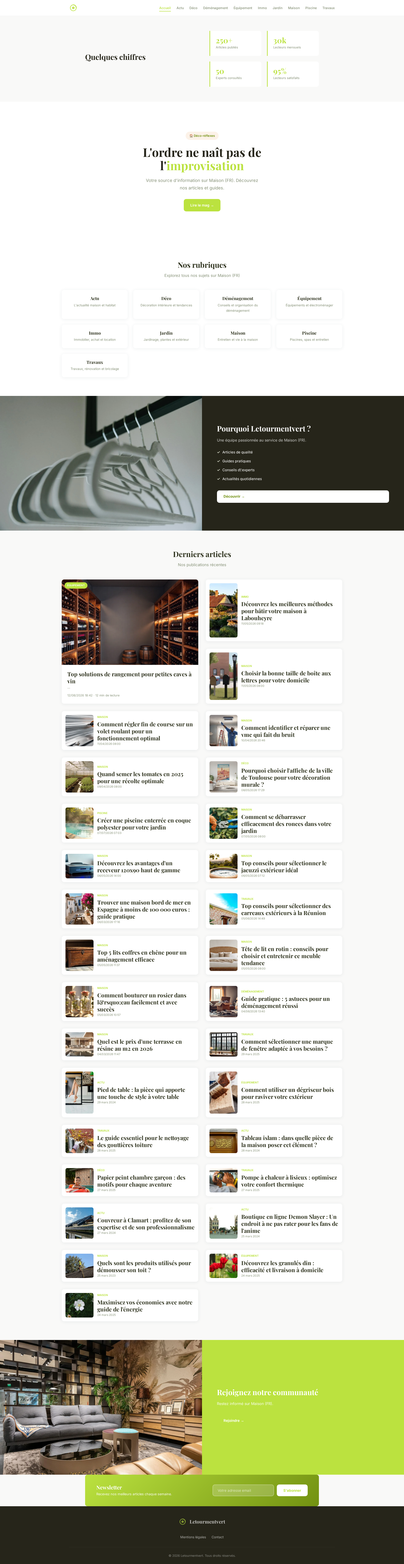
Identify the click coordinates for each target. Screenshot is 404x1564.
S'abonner (292, 1490)
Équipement (243, 8)
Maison (294, 8)
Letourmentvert (207, 1521)
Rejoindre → (234, 1420)
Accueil (165, 8)
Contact (218, 1537)
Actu (180, 8)
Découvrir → (234, 496)
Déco (193, 8)
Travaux (328, 8)
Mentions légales (193, 1537)
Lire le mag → (202, 205)
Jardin (277, 8)
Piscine (311, 8)
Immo (262, 8)
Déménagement (215, 8)
